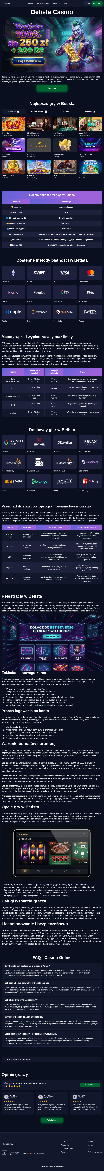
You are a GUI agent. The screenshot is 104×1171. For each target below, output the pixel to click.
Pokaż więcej (52, 1120)
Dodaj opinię (89, 1085)
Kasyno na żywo (37, 111)
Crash (63, 111)
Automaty (89, 111)
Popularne (12, 111)
